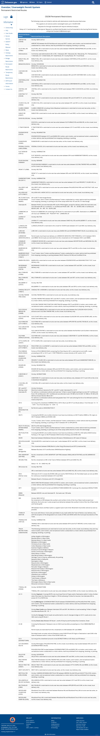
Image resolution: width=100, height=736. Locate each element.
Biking (52, 720)
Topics (40, 2)
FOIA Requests (55, 726)
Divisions (28, 724)
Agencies (25, 2)
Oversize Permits (81, 724)
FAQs (27, 726)
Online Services (80, 720)
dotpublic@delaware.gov (11, 729)
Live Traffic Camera (81, 722)
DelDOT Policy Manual (8, 44)
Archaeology (54, 727)
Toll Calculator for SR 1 (82, 727)
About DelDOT (30, 720)
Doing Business (55, 724)
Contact (49, 2)
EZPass (37, 727)
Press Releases (30, 722)
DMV (27, 727)
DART (31, 727)
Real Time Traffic (80, 726)
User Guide (9, 33)
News (33, 2)
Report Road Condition (82, 729)
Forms (7, 86)
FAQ (7, 30)
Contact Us (9, 89)
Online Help (9, 28)
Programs (54, 722)
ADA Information (50, 734)
